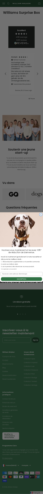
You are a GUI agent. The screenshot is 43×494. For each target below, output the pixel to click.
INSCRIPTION (21, 279)
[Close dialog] (40, 214)
